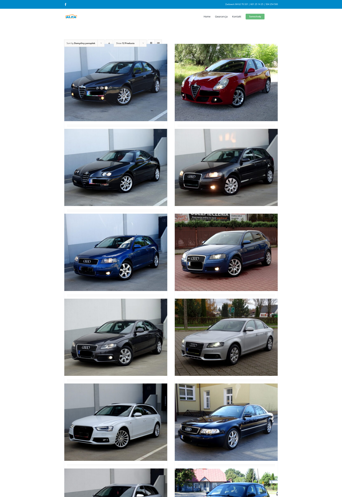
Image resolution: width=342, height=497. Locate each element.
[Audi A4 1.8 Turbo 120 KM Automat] (115, 337)
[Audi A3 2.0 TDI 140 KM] (115, 252)
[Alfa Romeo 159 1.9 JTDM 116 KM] (115, 82)
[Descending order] (109, 43)
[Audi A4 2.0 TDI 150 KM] (115, 422)
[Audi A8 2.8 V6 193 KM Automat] (226, 422)
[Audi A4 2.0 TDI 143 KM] (226, 337)
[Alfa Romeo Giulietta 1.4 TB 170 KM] (226, 82)
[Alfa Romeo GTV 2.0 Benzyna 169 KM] (115, 167)
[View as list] (158, 43)
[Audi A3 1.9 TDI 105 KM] (226, 167)
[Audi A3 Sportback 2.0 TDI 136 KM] (226, 252)
